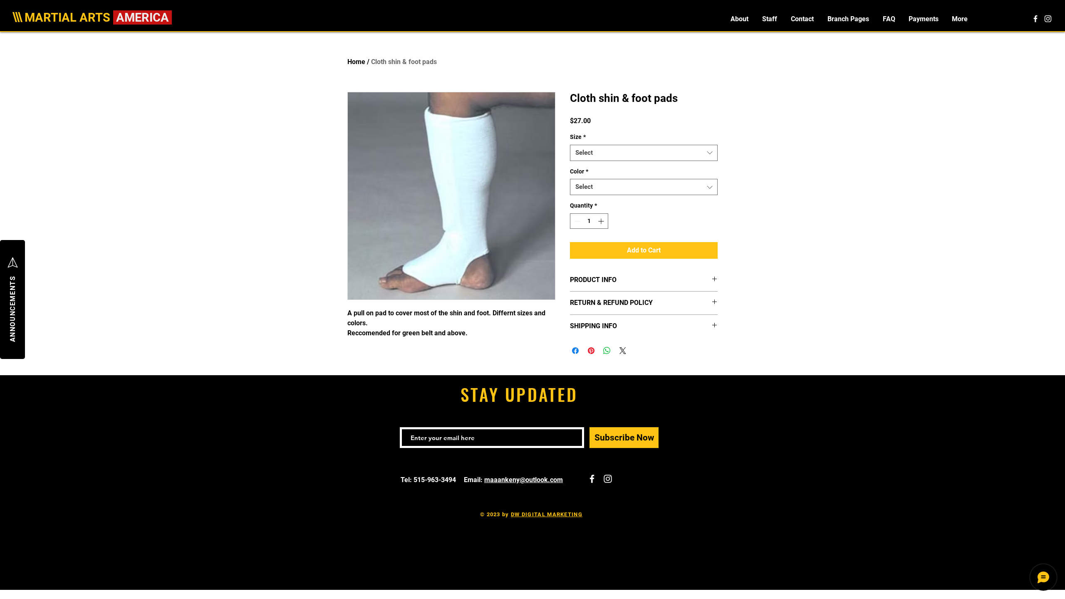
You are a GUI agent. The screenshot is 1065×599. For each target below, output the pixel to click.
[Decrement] (576, 221)
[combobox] (644, 153)
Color (579, 171)
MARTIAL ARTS (69, 17)
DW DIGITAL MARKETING (546, 514)
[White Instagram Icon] (1048, 18)
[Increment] (602, 221)
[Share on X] (623, 351)
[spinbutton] (589, 221)
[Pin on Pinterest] (591, 351)
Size (578, 137)
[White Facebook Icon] (1035, 18)
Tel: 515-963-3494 (429, 480)
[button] (848, 18)
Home (356, 62)
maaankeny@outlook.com (523, 480)
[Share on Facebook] (575, 351)
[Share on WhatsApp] (607, 351)
